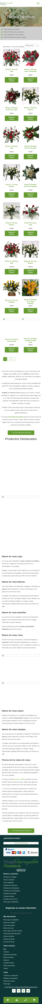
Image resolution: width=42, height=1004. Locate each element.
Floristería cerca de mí (10, 899)
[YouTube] (28, 991)
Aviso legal (6, 984)
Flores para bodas (9, 925)
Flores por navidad (9, 922)
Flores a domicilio (8, 880)
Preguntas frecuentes (10, 954)
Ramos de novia (8, 928)
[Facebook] (14, 991)
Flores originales (8, 882)
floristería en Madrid (19, 779)
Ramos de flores (8, 957)
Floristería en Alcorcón (10, 885)
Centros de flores (8, 936)
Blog (4, 949)
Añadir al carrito (11, 80)
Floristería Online (8, 896)
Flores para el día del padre (12, 933)
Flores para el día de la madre (12, 931)
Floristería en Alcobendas (11, 888)
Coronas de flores (8, 942)
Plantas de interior (9, 939)
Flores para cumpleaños (10, 902)
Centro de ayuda (21, 843)
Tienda (5, 968)
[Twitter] (18, 991)
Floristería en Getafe (9, 893)
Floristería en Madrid (9, 877)
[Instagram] (23, 991)
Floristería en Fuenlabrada (11, 891)
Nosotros (6, 960)
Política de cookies (9, 981)
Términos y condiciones (10, 975)
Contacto (6, 952)
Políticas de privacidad (10, 978)
